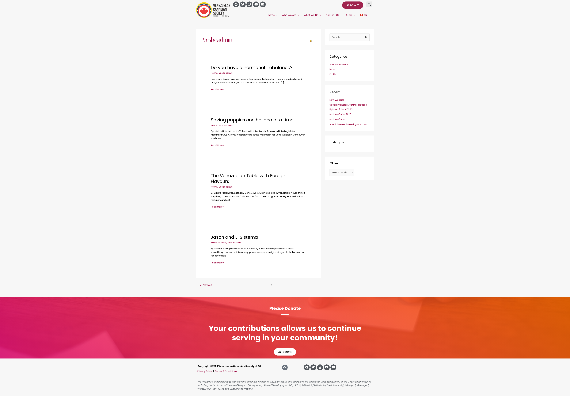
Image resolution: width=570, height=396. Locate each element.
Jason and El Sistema (234, 237)
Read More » (217, 89)
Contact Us (332, 15)
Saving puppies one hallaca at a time (252, 120)
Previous (206, 285)
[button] (369, 4)
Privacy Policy (204, 371)
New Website (337, 99)
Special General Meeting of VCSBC (349, 124)
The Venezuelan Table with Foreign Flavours (248, 178)
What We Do (311, 15)
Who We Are (289, 15)
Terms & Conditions (226, 371)
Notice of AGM (337, 119)
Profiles (222, 242)
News (271, 15)
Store (349, 15)
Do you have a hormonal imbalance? (251, 67)
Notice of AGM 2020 (340, 114)
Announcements (339, 64)
